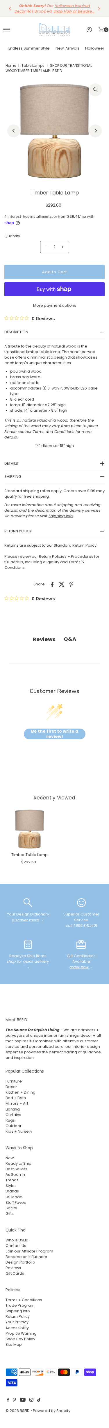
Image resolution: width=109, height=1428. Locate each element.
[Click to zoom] (95, 89)
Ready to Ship (18, 1163)
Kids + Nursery (19, 1131)
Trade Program (20, 1305)
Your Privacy (17, 1322)
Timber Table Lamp (29, 854)
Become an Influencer (26, 1256)
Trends (12, 1180)
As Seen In (15, 1174)
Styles (11, 1185)
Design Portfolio (20, 1262)
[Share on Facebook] (52, 584)
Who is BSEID (17, 1240)
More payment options (54, 305)
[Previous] (10, 8)
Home (11, 65)
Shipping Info (18, 1310)
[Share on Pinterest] (71, 584)
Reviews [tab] (44, 639)
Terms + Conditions (24, 1299)
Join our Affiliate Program (29, 1251)
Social (11, 1208)
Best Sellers (16, 1168)
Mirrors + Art (17, 1103)
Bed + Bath (16, 1097)
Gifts (10, 1213)
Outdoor (14, 1125)
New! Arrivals (67, 48)
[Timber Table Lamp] (29, 829)
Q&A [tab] (70, 639)
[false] (28, 902)
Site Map (14, 1344)
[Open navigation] (6, 29)
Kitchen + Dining (20, 1092)
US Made (14, 1196)
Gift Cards (15, 1273)
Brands (12, 1191)
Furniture (14, 1081)
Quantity (12, 236)
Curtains (13, 1114)
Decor (11, 1086)
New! (10, 1157)
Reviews (13, 1267)
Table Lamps (33, 65)
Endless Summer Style (29, 48)
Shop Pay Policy (20, 1338)
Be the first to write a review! (54, 734)
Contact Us (16, 1245)
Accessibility (17, 1327)
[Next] (99, 8)
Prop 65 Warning (21, 1333)
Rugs (10, 1120)
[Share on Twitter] (62, 584)
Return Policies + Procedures (66, 556)
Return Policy (18, 1316)
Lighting (13, 1109)
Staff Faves (16, 1202)
